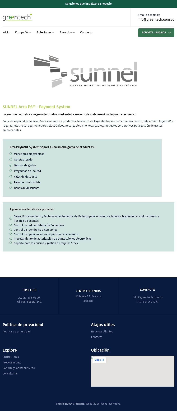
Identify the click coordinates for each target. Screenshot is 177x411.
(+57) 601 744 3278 (147, 302)
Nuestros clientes (102, 331)
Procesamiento (12, 362)
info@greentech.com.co (147, 297)
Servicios (66, 32)
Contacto (86, 32)
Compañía (22, 32)
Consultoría (10, 373)
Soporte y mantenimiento (19, 368)
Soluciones (44, 32)
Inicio (6, 32)
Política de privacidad (17, 331)
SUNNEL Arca (11, 357)
